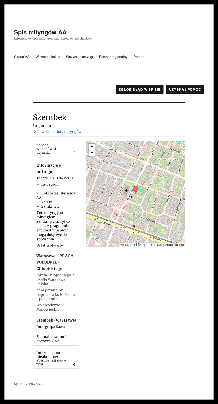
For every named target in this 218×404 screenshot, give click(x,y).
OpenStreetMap (153, 245)
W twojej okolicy (48, 56)
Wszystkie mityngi (79, 56)
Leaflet (129, 245)
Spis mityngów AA (40, 32)
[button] (134, 187)
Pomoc (138, 56)
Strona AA (22, 56)
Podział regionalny (113, 56)
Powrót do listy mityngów (59, 131)
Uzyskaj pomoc (185, 89)
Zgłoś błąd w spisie (139, 89)
